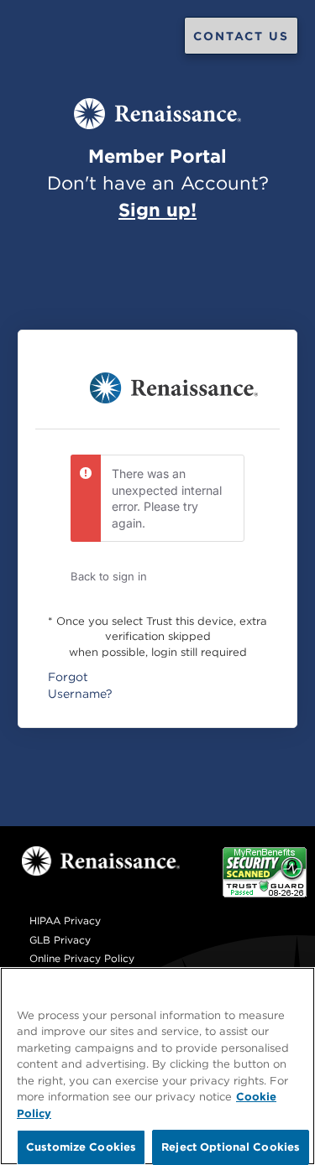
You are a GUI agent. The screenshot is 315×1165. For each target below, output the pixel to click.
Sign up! (157, 209)
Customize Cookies (81, 1146)
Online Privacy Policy (81, 958)
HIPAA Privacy (65, 920)
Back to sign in (109, 576)
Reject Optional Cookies (230, 1146)
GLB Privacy (60, 940)
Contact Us (241, 36)
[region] (157, 1066)
